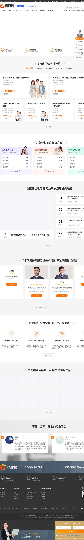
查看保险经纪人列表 (41, 308)
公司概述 (43, 492)
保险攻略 (18, 10)
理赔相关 (16, 494)
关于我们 (2, 508)
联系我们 (43, 496)
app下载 (46, 1)
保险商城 (2, 492)
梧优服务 (42, 10)
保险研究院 (30, 496)
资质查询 (18, 508)
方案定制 (11, 10)
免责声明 (63, 508)
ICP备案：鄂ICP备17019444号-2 (51, 516)
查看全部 (48, 412)
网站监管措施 (54, 508)
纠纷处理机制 (44, 508)
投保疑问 (16, 498)
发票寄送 (16, 496)
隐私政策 (34, 508)
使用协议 (72, 508)
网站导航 (26, 508)
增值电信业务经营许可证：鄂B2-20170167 (68, 516)
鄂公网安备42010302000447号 (50, 517)
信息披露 (63, 1)
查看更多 (48, 127)
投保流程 (16, 492)
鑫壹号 (78, 10)
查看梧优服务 (48, 355)
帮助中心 (54, 1)
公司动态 (43, 494)
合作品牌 (26, 10)
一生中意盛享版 (72, 10)
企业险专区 (34, 10)
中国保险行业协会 (31, 492)
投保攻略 (29, 498)
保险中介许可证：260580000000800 (32, 517)
